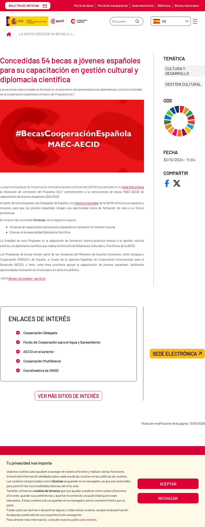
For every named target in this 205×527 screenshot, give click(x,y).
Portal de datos (83, 5)
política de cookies (83, 519)
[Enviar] (137, 21)
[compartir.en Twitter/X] (176, 183)
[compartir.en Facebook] (167, 183)
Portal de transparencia (113, 5)
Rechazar (168, 498)
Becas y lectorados (187, 5)
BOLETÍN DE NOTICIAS (24, 5)
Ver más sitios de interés (68, 396)
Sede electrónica (143, 5)
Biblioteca (164, 5)
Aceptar (168, 483)
